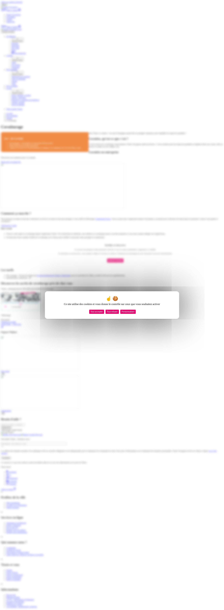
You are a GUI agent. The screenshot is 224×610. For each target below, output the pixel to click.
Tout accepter (96, 312)
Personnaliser (128, 312)
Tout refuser (112, 312)
